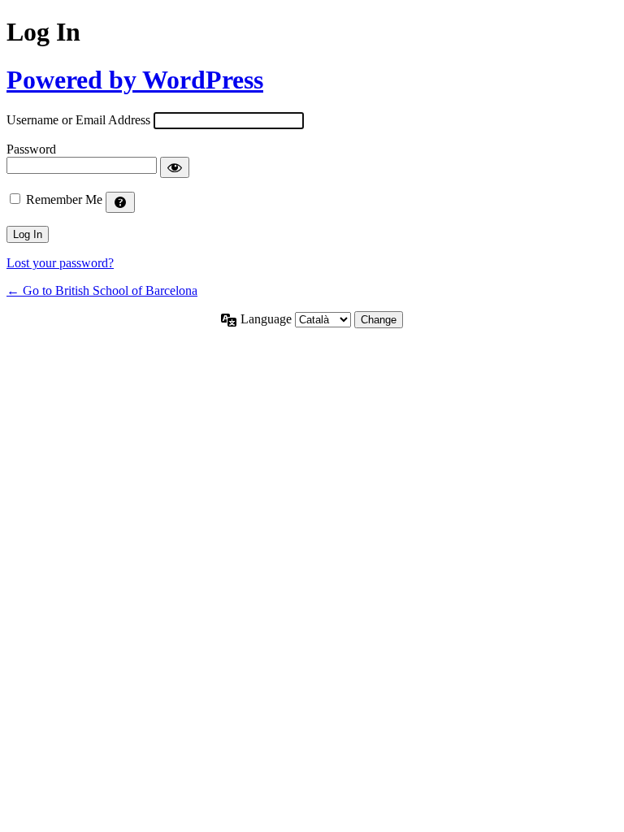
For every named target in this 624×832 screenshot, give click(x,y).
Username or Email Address (78, 120)
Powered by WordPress (134, 79)
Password (31, 149)
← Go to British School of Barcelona (101, 290)
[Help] (120, 202)
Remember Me (64, 199)
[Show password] (174, 167)
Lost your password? (60, 263)
